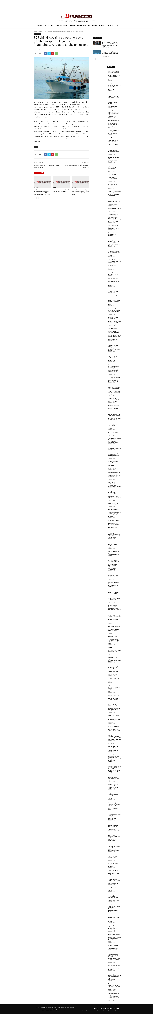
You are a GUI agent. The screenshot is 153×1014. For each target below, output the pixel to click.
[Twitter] (49, 53)
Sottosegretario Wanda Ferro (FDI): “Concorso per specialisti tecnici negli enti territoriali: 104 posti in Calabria (114, 242)
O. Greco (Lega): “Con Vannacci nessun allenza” (113, 680)
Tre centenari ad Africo (114, 295)
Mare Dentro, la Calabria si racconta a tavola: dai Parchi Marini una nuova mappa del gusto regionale (114, 629)
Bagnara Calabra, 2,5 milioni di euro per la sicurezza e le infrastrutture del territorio (113, 177)
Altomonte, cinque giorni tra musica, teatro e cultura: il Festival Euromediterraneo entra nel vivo (114, 918)
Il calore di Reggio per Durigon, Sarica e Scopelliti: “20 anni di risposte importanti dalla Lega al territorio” (110, 44)
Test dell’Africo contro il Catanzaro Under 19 (114, 273)
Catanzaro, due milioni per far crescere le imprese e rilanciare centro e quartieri (113, 947)
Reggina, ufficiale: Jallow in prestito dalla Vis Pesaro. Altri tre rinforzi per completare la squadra (114, 795)
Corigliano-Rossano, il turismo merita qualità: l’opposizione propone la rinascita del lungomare (114, 252)
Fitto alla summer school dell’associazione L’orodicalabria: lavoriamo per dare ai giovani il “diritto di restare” (114, 87)
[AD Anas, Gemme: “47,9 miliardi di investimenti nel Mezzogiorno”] (61, 182)
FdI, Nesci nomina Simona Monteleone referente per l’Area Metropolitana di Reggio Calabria (114, 608)
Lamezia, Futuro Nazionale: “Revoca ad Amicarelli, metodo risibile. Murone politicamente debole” (114, 847)
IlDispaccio (84, 1011)
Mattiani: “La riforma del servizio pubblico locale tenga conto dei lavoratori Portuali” (114, 202)
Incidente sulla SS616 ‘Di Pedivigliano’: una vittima (114, 447)
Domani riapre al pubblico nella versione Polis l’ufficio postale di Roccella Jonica (114, 535)
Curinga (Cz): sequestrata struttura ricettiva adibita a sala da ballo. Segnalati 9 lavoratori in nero (113, 113)
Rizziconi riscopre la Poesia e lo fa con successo (113, 865)
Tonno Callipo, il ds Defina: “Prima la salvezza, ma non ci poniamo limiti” (113, 426)
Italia (40, 33)
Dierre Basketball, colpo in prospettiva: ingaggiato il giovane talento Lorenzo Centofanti (114, 816)
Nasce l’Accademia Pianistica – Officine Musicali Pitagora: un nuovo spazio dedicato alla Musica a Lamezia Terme (114, 957)
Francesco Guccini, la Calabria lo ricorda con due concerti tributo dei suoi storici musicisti (114, 697)
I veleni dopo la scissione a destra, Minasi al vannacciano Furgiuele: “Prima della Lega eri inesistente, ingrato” (114, 707)
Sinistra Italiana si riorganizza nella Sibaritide (112, 234)
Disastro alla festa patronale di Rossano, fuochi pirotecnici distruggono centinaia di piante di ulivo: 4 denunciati (114, 758)
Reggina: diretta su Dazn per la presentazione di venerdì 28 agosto (113, 928)
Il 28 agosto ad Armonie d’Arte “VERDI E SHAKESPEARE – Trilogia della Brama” (114, 440)
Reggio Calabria (92, 1011)
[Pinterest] (52, 53)
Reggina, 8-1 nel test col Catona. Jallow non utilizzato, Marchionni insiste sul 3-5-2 (114, 193)
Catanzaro (99, 1011)
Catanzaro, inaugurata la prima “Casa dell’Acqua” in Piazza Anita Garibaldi (114, 186)
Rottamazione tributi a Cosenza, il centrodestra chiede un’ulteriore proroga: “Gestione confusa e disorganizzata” (114, 619)
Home (35, 31)
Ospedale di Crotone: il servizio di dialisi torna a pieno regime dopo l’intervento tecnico (114, 379)
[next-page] (37, 198)
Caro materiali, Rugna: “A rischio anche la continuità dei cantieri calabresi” (114, 455)
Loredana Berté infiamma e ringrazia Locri (113, 267)
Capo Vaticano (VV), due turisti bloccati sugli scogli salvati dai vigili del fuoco (114, 967)
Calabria (40, 31)
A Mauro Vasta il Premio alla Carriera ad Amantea (114, 260)
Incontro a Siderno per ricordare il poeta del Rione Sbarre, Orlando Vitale (114, 302)
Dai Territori (41, 147)
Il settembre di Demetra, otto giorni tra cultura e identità (114, 400)
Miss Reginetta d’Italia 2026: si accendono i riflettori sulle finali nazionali (114, 159)
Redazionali (97, 38)
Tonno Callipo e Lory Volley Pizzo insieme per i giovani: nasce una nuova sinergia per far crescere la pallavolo (114, 996)
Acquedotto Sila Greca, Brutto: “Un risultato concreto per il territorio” (114, 857)
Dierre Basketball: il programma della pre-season (113, 152)
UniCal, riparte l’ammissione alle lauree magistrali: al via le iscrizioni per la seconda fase (114, 688)
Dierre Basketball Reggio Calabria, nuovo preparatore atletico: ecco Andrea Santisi (114, 881)
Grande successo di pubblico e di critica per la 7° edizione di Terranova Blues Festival (114, 484)
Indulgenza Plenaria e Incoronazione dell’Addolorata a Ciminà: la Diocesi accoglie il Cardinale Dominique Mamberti (114, 513)
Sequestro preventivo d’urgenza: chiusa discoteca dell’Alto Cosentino (113, 584)
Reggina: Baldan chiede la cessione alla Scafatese (114, 600)
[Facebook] (45, 53)
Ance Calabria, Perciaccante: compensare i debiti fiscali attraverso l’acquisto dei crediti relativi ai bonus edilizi (76, 165)
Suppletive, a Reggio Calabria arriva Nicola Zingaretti (113, 779)
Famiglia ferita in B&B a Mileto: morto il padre (114, 504)
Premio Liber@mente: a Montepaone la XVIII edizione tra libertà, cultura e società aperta (114, 728)
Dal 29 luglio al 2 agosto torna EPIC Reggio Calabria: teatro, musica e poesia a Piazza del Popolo (110, 53)
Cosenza (105, 1011)
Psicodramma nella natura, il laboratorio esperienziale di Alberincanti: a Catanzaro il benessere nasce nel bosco (114, 465)
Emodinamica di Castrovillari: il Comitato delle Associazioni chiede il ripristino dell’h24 (114, 544)
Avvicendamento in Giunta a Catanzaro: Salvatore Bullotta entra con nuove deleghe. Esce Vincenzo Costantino (114, 282)
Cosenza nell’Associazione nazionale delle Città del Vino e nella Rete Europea (114, 650)
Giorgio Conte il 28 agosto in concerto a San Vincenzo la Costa (114, 227)
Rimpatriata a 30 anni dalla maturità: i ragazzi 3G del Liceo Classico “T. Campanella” (114, 310)
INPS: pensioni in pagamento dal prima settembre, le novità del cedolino (114, 659)
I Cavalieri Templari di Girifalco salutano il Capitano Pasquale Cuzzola (113, 407)
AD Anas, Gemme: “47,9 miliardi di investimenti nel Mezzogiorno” (114, 132)
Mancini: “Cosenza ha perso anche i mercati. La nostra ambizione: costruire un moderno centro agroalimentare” (114, 123)
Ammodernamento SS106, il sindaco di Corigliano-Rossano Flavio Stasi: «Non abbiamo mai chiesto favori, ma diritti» (47, 165)
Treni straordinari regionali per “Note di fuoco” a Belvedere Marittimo (113, 576)
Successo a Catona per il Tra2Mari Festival (114, 290)
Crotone (110, 1011)
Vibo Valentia (116, 1011)
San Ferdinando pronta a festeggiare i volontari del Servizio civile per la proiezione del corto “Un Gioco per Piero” (114, 417)
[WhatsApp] (56, 53)
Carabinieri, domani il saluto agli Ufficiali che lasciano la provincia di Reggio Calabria (114, 786)
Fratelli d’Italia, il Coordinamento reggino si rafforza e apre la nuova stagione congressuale (114, 838)
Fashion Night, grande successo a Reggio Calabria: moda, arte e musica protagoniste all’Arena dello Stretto (113, 897)
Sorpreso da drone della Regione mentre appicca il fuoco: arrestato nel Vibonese (114, 168)
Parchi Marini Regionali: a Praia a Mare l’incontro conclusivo (114, 889)
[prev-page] (35, 198)
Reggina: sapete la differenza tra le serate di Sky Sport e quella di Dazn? (114, 872)
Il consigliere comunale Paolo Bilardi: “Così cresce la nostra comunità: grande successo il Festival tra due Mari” (114, 347)
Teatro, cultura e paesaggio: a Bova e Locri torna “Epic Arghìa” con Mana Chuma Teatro (114, 737)
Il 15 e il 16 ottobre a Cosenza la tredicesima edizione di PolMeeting (114, 592)
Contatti (96, 1008)
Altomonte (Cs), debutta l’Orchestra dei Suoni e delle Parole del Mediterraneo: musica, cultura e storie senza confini (114, 806)
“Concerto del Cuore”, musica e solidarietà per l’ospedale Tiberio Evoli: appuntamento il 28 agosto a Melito (114, 986)
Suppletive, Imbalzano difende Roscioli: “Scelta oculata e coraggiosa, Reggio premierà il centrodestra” (114, 976)
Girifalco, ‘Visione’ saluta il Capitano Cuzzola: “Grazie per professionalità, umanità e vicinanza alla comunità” (114, 719)
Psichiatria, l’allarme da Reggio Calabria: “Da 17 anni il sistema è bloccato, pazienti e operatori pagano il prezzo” (114, 908)
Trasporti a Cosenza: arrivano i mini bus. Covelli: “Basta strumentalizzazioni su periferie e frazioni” (114, 357)
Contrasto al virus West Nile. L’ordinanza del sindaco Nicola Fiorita (114, 96)
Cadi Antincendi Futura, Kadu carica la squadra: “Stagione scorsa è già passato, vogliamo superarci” (114, 475)
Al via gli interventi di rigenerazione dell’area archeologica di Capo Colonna (114, 553)
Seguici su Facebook (113, 1008)
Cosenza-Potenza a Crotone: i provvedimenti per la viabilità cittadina (113, 104)
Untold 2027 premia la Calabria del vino (114, 433)
